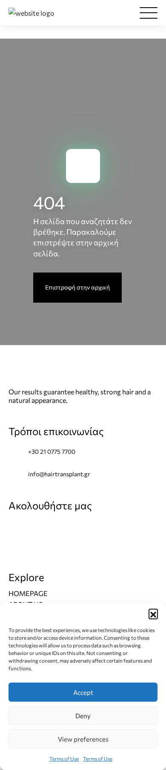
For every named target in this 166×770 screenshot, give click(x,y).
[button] (153, 613)
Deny (83, 715)
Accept (83, 692)
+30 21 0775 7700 (51, 451)
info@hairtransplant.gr (59, 474)
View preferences (83, 739)
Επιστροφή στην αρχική (77, 287)
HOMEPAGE (28, 593)
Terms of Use (64, 759)
